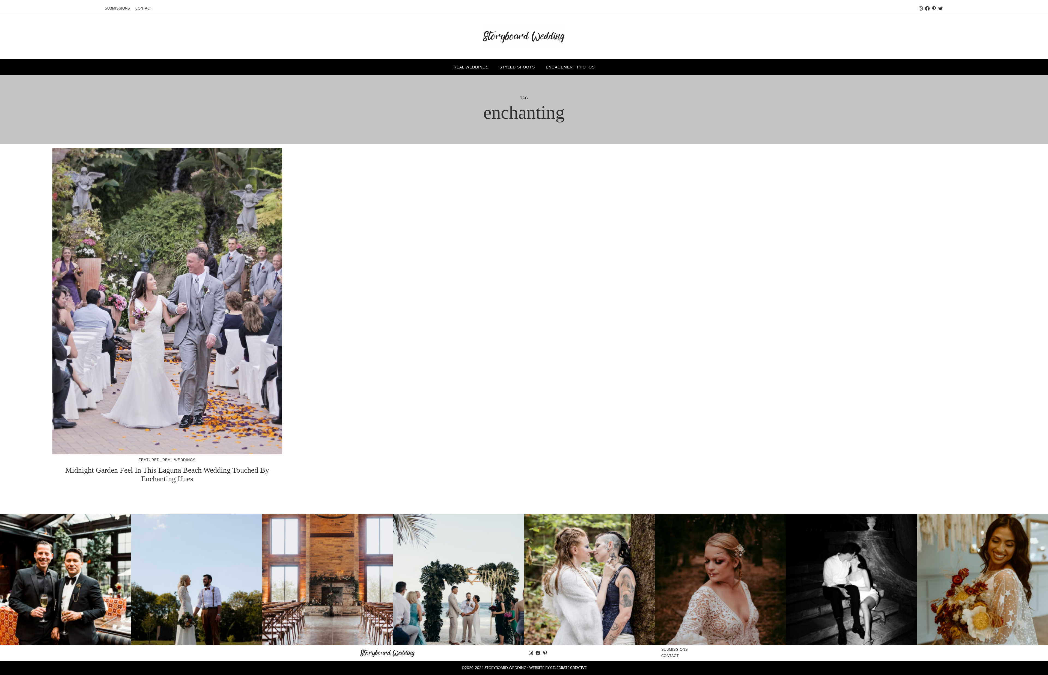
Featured (149, 460)
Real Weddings (179, 460)
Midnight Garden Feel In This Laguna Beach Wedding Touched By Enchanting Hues (167, 474)
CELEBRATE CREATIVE (568, 668)
